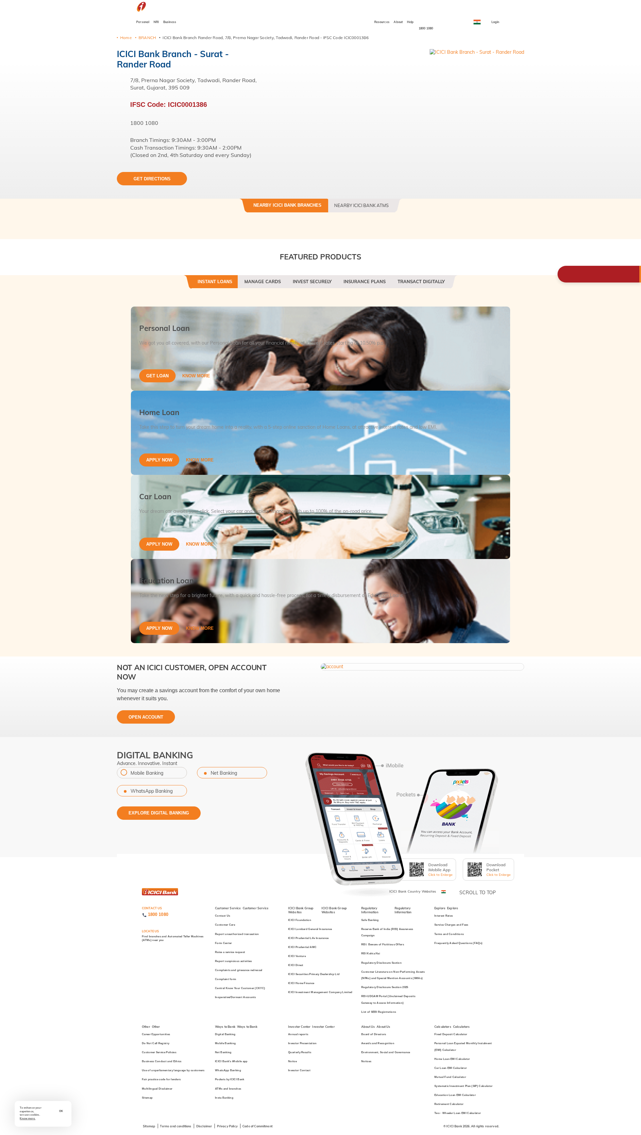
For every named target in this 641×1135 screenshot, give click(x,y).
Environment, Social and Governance (385, 1052)
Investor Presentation (302, 1043)
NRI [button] (156, 22)
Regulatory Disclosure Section (381, 962)
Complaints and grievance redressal (238, 970)
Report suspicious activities (233, 961)
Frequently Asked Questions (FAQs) (458, 943)
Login (495, 22)
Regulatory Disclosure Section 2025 (384, 987)
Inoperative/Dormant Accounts (235, 997)
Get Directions (152, 178)
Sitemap (147, 1097)
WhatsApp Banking (152, 791)
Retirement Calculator (449, 1104)
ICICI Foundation (299, 920)
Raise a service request (230, 952)
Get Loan (157, 375)
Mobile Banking (147, 773)
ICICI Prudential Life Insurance (308, 938)
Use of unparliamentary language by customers (173, 1070)
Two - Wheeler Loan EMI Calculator (457, 1113)
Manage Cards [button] (262, 281)
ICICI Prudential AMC (302, 947)
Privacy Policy (227, 1126)
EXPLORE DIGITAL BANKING (159, 812)
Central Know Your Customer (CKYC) (240, 988)
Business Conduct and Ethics (161, 1061)
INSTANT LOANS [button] (215, 281)
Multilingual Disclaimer (157, 1088)
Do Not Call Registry (155, 1043)
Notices (366, 1061)
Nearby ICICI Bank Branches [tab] (287, 205)
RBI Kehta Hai (370, 953)
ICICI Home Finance (301, 983)
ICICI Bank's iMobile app (231, 1061)
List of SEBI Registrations (378, 1011)
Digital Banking (225, 1034)
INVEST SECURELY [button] (312, 281)
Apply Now (159, 459)
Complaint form (225, 979)
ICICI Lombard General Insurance (310, 929)
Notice (292, 1061)
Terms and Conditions (449, 934)
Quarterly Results (299, 1052)
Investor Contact (299, 1070)
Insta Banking (224, 1097)
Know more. (27, 1118)
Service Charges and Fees (451, 924)
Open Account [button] (146, 717)
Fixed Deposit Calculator (450, 1034)
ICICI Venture (297, 956)
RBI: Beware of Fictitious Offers (382, 944)
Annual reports (298, 1034)
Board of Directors (373, 1034)
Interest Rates (443, 915)
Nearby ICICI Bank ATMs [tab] (361, 205)
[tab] (215, 284)
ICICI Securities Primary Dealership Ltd (314, 974)
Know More (196, 375)
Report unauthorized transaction (237, 934)
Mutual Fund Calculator (450, 1077)
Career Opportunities (156, 1034)
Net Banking (224, 773)
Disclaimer (204, 1126)
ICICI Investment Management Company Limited (320, 992)
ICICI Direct (295, 965)
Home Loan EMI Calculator (452, 1059)
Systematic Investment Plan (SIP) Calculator (463, 1086)
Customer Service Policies (159, 1052)
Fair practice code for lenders (161, 1079)
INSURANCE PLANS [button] (365, 281)
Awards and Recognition (377, 1043)
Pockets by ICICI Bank (229, 1079)
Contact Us (222, 915)
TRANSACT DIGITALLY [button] (421, 281)
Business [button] (169, 22)
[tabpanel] (320, 474)
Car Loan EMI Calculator (450, 1068)
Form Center (223, 943)
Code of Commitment (257, 1126)
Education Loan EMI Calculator (455, 1095)
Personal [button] (142, 22)
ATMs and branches (228, 1088)
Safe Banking (370, 920)
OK (61, 1111)
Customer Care (225, 924)
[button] (422, 666)
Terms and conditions (175, 1126)
